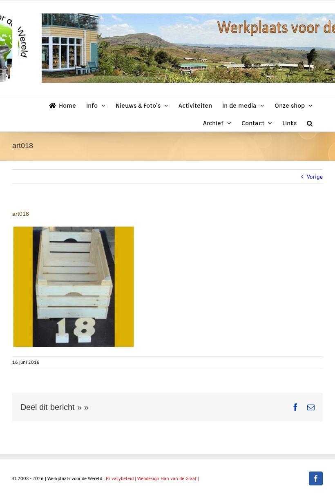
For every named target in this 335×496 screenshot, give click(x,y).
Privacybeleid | (121, 478)
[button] (310, 122)
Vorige (315, 176)
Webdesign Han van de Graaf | (168, 478)
